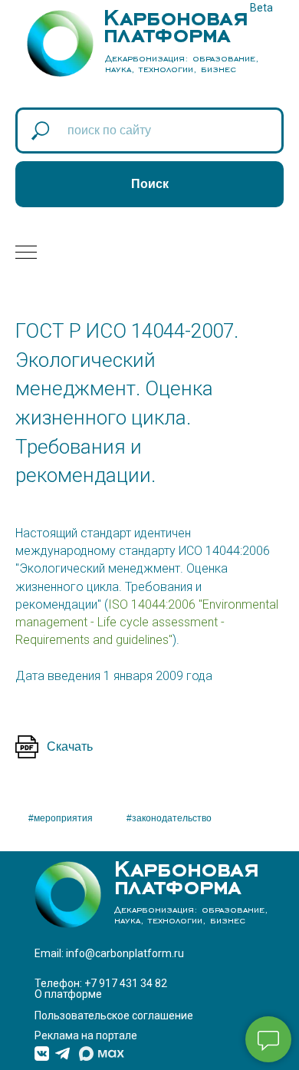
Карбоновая (176, 14)
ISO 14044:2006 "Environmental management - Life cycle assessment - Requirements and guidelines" (146, 622)
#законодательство (169, 818)
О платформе (68, 994)
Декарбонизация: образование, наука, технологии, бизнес (182, 63)
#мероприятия (60, 818)
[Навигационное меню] (26, 253)
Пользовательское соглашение (113, 1015)
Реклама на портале (85, 1035)
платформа (167, 31)
